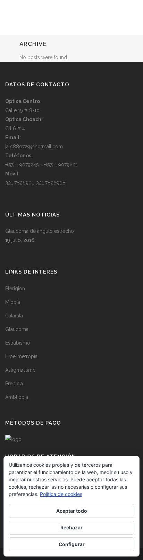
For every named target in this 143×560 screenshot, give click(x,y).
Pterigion (15, 288)
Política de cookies (61, 494)
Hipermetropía (21, 356)
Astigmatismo (20, 370)
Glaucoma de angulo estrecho (39, 231)
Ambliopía (16, 397)
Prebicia (14, 383)
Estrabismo (17, 343)
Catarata (14, 315)
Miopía (12, 302)
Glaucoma (16, 329)
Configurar (72, 544)
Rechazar (71, 527)
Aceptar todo (71, 511)
